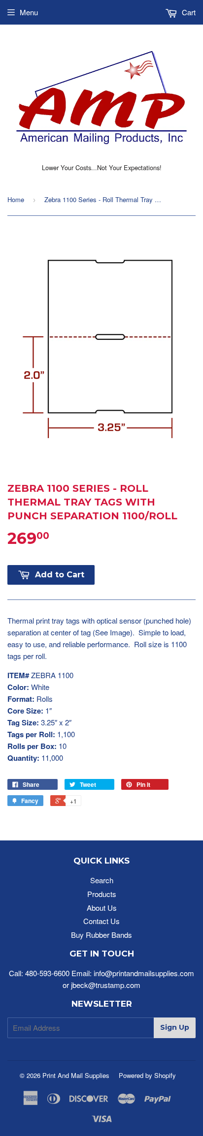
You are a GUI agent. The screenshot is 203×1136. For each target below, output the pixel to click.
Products (101, 894)
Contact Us (101, 921)
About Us (102, 907)
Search (101, 880)
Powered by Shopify (147, 1075)
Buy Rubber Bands (101, 934)
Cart (188, 12)
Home (15, 199)
